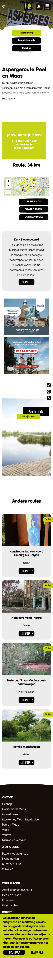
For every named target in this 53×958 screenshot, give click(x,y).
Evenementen (10, 858)
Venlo (5, 829)
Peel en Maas (10, 824)
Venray (6, 835)
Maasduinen (10, 814)
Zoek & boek (48, 398)
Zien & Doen (48, 392)
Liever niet (37, 952)
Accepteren (14, 952)
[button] (5, 6)
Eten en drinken (11, 895)
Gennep (7, 804)
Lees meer (8, 98)
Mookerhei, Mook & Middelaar (21, 819)
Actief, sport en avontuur (17, 889)
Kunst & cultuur (11, 864)
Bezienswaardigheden (16, 853)
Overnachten (10, 905)
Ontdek (48, 385)
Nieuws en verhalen (14, 840)
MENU (47, 8)
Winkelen (7, 869)
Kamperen (8, 900)
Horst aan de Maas (14, 809)
